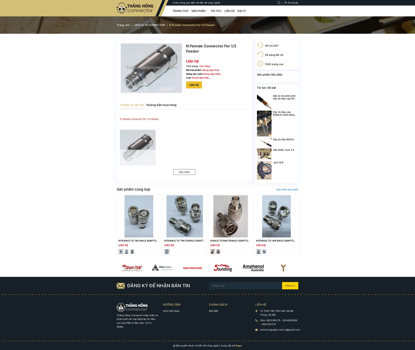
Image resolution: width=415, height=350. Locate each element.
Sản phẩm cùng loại (133, 189)
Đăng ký (290, 285)
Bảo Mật (213, 310)
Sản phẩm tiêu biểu (269, 74)
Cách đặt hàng (171, 310)
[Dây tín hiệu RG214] (264, 142)
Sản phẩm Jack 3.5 (283, 149)
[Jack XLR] (264, 170)
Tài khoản (292, 2)
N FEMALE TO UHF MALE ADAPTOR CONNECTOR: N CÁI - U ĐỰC (291, 240)
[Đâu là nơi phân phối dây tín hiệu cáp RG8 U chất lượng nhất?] (264, 101)
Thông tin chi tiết (132, 105)
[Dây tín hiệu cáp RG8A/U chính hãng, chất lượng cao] (264, 123)
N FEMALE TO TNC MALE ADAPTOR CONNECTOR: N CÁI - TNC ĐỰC (156, 240)
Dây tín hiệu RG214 (283, 139)
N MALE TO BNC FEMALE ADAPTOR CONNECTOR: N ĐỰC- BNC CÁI (247, 240)
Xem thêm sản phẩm (287, 189)
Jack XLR (278, 162)
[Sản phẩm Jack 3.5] (264, 153)
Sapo (239, 345)
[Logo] (135, 8)
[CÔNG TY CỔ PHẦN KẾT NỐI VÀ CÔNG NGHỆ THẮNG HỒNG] (132, 307)
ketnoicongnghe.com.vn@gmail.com (280, 329)
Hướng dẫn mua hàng (161, 105)
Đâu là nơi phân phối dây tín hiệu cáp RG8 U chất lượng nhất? (284, 98)
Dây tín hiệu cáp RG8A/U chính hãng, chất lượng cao (284, 115)
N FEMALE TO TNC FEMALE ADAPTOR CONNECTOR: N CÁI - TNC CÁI (202, 240)
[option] (139, 225)
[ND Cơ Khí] (132, 268)
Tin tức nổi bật (266, 87)
